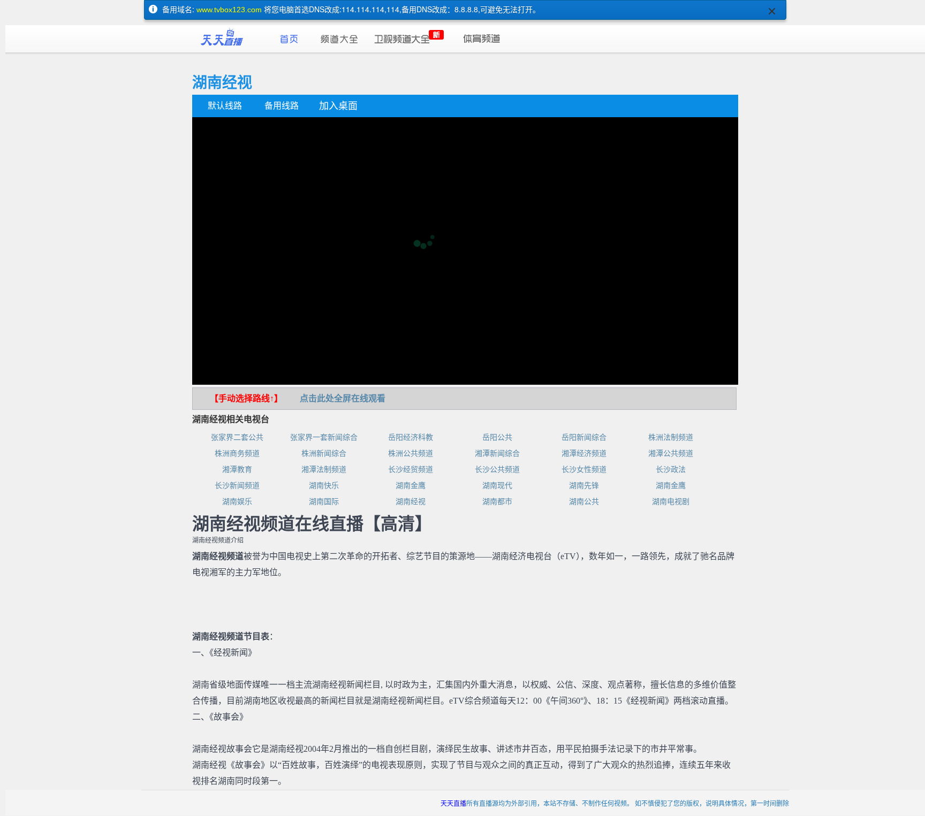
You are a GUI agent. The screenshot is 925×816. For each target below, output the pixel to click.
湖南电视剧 (670, 502)
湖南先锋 (584, 486)
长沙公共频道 (497, 470)
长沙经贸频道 (410, 470)
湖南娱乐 (237, 502)
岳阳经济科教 (410, 437)
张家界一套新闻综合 (324, 437)
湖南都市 (497, 502)
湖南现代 (497, 486)
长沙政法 (671, 470)
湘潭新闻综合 (497, 453)
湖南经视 (411, 502)
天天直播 (453, 802)
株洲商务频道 (237, 453)
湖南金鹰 (411, 486)
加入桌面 (338, 106)
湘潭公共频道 (670, 453)
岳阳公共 (497, 437)
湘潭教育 (237, 470)
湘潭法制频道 (323, 470)
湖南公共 (584, 502)
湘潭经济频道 (584, 453)
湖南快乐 (324, 486)
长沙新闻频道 (237, 486)
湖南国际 (324, 502)
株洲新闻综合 (323, 453)
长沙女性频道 (584, 470)
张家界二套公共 (237, 437)
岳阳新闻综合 (584, 437)
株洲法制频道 (670, 437)
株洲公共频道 (410, 453)
